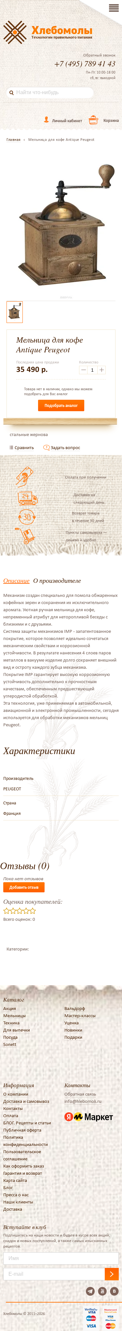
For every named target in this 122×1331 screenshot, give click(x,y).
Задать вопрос (65, 447)
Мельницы (14, 1016)
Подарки (73, 1037)
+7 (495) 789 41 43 (84, 63)
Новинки (73, 1030)
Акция (9, 1008)
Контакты (13, 1108)
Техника (11, 1023)
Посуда (10, 1037)
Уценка (71, 1023)
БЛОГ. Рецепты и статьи (27, 1123)
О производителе (57, 580)
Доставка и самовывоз (26, 1101)
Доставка (12, 1209)
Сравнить (24, 447)
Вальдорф (74, 1008)
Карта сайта (15, 1180)
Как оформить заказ (23, 1166)
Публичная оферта (22, 1130)
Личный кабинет (67, 120)
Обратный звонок (99, 55)
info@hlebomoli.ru (83, 1101)
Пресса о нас (16, 1195)
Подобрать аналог (61, 405)
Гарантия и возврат (22, 1173)
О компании (15, 1094)
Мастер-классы (80, 1016)
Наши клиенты (18, 1202)
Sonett (9, 1044)
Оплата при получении (85, 477)
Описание (16, 580)
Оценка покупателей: (33, 901)
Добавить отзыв (23, 887)
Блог (8, 1187)
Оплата (10, 1116)
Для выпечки (16, 1030)
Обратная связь (80, 1094)
